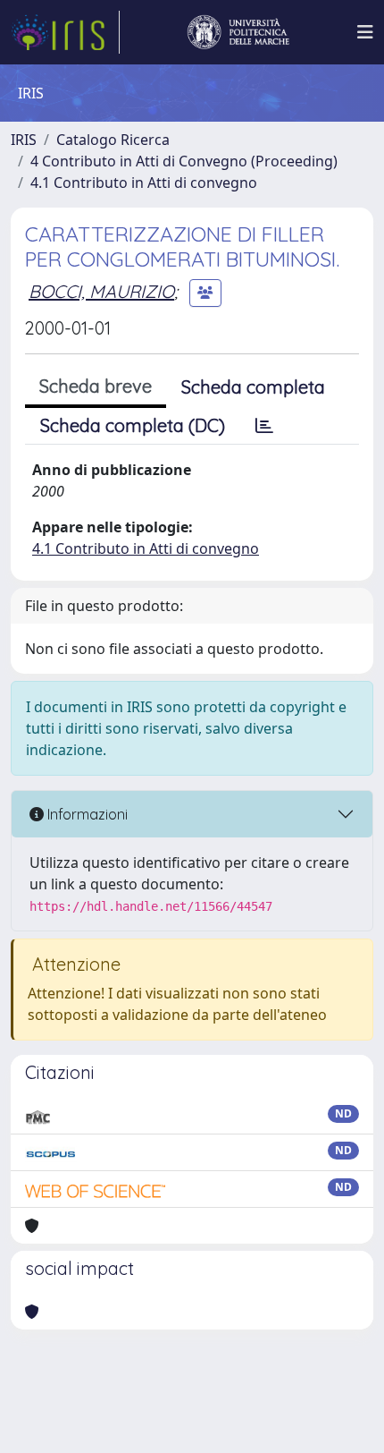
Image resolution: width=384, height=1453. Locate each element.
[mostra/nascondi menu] (365, 32)
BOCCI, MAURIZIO (101, 291)
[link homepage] (65, 32)
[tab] (264, 426)
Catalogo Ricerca (113, 139)
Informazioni (86, 814)
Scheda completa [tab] (253, 387)
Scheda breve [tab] (95, 386)
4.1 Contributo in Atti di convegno (143, 182)
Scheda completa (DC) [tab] (132, 425)
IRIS (24, 139)
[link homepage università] (238, 32)
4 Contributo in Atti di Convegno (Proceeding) (184, 161)
